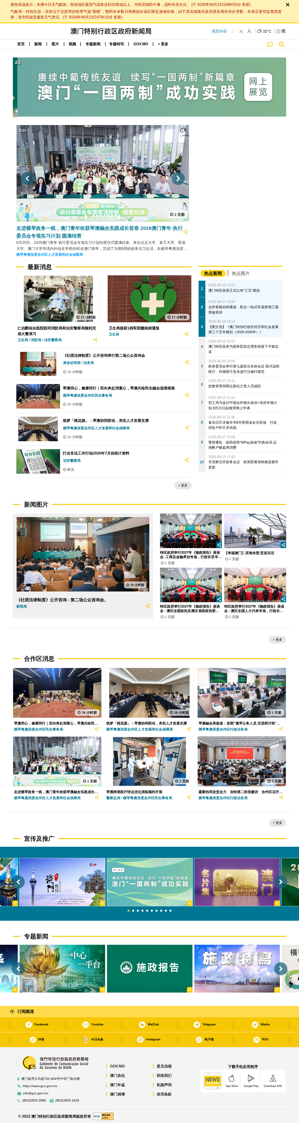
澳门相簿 (117, 1094)
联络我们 (164, 1076)
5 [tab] (147, 911)
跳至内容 (219, 31)
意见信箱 (164, 1066)
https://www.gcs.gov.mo (40, 1086)
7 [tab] (156, 911)
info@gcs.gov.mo (35, 1093)
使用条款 (164, 1094)
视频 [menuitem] (72, 44)
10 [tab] (170, 911)
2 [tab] (133, 911)
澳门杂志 (117, 1076)
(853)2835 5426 (67, 1100)
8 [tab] (161, 911)
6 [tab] (152, 911)
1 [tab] (128, 911)
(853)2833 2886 (34, 1100)
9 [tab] (166, 911)
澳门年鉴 (117, 1085)
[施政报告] (149, 969)
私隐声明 (164, 1085)
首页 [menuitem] (21, 44)
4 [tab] (142, 911)
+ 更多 (183, 485)
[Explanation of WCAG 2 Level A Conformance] (103, 1116)
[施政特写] (237, 969)
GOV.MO (117, 1066)
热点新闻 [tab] (213, 273)
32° (267, 31)
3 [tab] (137, 911)
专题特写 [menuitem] (116, 44)
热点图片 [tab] (241, 273)
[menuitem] (38, 44)
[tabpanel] (149, 882)
